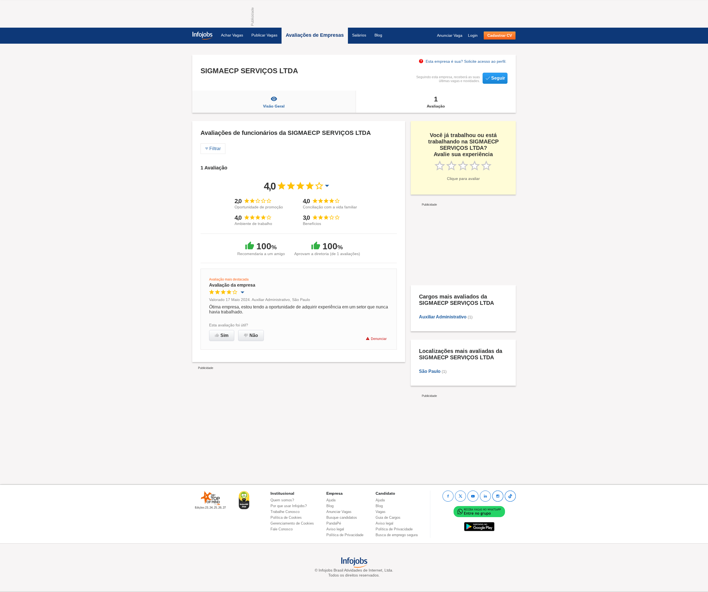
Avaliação (436, 101)
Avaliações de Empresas (315, 35)
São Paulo (430, 371)
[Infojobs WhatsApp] (479, 511)
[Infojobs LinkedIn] (485, 496)
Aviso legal (335, 529)
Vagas (381, 512)
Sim (224, 335)
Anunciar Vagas (339, 512)
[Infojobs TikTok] (510, 496)
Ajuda (330, 500)
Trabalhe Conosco (285, 512)
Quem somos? (282, 500)
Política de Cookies (286, 517)
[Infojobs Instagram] (497, 496)
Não (253, 335)
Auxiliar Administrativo (443, 317)
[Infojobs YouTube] (472, 496)
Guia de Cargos (388, 517)
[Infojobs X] (460, 496)
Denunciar (379, 339)
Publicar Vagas (264, 35)
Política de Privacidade (344, 535)
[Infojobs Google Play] (479, 526)
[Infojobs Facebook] (448, 496)
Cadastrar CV (499, 35)
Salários (359, 35)
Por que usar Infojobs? (288, 506)
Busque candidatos (341, 517)
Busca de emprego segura (397, 535)
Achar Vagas (232, 35)
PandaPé (333, 523)
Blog (378, 35)
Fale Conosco (281, 529)
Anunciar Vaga (449, 35)
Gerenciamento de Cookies (292, 523)
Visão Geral (274, 106)
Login (473, 35)
